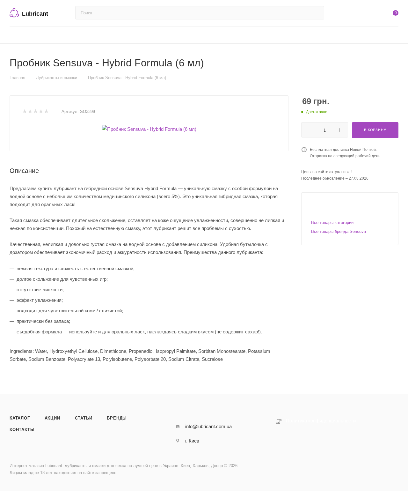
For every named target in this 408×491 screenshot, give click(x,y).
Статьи (83, 418)
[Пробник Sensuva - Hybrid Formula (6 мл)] (149, 129)
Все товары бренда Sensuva (338, 231)
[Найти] (316, 12)
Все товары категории (332, 222)
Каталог (20, 418)
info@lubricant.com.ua (208, 426)
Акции (52, 418)
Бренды (117, 418)
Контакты (22, 429)
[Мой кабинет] (370, 14)
